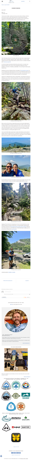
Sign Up (11, 304)
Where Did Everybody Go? (8, 280)
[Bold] (5, 294)
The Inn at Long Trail (7, 61)
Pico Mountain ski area (24, 70)
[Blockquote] (11, 294)
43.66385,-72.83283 (11, 272)
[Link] (12, 294)
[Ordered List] (9, 294)
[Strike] (8, 294)
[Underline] (7, 294)
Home (3, 4)
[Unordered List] (10, 294)
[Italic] (6, 294)
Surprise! (26, 280)
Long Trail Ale (14, 229)
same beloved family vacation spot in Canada (18, 226)
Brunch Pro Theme (24, 458)
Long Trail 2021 (6, 4)
